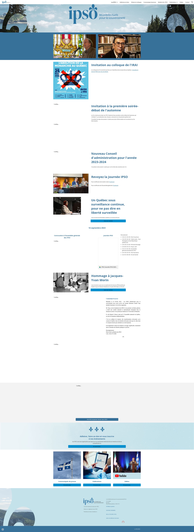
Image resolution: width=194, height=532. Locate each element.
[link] (108, 253)
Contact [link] (187, 2)
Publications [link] (173, 2)
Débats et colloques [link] (136, 2)
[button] (192, 2)
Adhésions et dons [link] (124, 2)
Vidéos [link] (181, 2)
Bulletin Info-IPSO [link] (163, 2)
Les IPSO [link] (113, 2)
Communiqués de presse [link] (149, 2)
